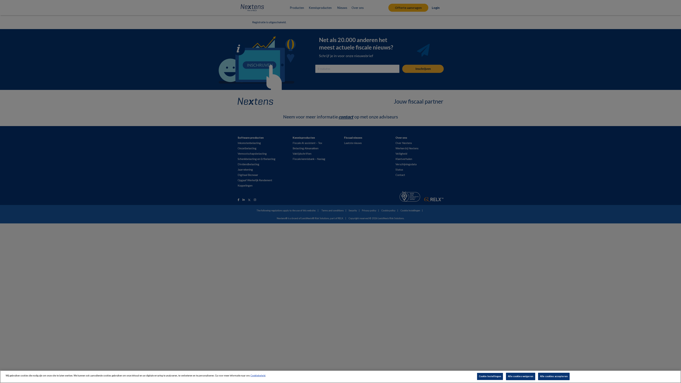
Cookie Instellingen (490, 376)
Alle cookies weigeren (520, 376)
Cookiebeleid (257, 375)
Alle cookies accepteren (554, 376)
